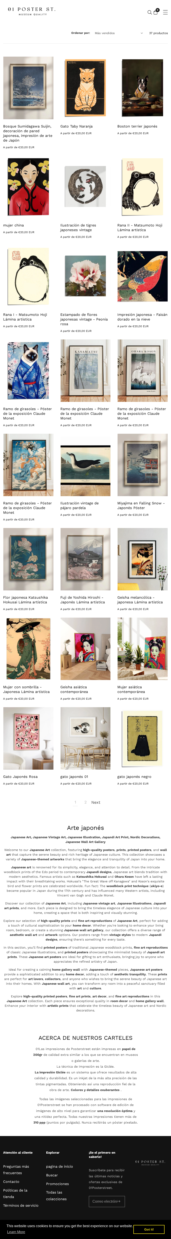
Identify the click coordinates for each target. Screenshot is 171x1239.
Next (95, 802)
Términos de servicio (21, 1205)
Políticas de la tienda (15, 1193)
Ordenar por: (80, 33)
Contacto (11, 1181)
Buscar (52, 1175)
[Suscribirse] (119, 1202)
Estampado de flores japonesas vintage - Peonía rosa (84, 319)
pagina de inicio (59, 1166)
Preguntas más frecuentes (16, 1169)
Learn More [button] (16, 1232)
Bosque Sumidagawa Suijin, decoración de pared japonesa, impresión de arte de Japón (27, 133)
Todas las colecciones (56, 1195)
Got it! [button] (149, 1229)
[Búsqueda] (150, 12)
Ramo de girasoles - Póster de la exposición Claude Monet (27, 413)
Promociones (57, 1184)
